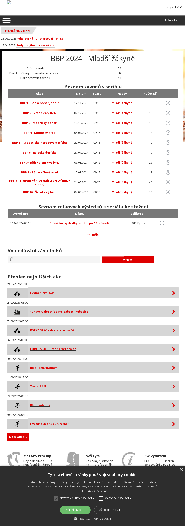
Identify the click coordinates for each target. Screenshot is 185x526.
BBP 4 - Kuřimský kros (39, 133)
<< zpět (93, 234)
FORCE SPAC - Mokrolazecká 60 (52, 330)
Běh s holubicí (40, 405)
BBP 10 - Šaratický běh (39, 192)
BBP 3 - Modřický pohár (39, 123)
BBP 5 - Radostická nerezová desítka (39, 143)
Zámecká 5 (38, 386)
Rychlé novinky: (17, 31)
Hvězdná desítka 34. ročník (49, 424)
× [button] (181, 469)
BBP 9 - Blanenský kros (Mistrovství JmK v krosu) (39, 182)
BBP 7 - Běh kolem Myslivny (39, 162)
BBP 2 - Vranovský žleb (39, 113)
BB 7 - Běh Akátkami (44, 368)
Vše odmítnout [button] (109, 510)
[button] (92, 518)
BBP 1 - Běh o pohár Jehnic (39, 103)
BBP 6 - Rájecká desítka (39, 152)
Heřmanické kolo (42, 293)
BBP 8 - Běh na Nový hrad (39, 172)
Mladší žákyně (122, 103)
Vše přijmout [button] (75, 510)
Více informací (98, 491)
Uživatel (171, 20)
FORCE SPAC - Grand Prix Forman (53, 349)
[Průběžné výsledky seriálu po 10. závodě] (162, 223)
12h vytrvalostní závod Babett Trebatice (59, 312)
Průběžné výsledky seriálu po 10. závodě (80, 223)
